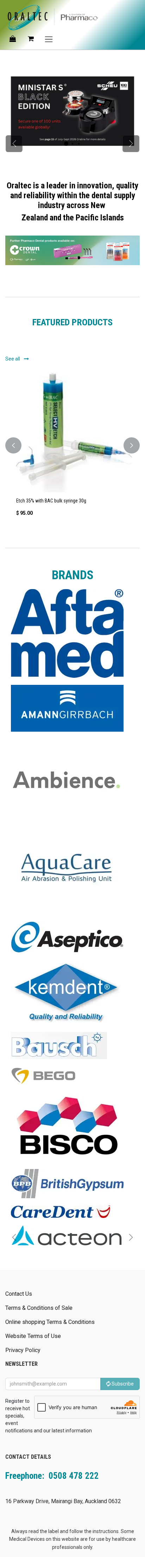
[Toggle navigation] (48, 39)
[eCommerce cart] (30, 38)
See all (13, 359)
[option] (72, 445)
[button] (13, 445)
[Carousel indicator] (66, 144)
